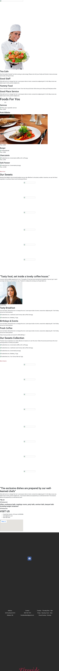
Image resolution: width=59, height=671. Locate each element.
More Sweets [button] (3, 361)
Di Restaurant (3, 502)
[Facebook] (29, 558)
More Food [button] (2, 171)
